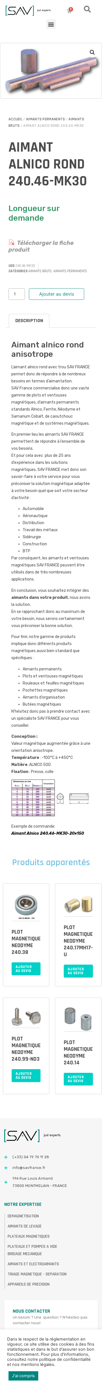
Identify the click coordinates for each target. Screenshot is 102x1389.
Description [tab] (29, 320)
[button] (51, 24)
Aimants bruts (40, 271)
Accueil (15, 119)
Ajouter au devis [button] (24, 968)
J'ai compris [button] (23, 1375)
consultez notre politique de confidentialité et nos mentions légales (49, 1362)
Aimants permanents (45, 119)
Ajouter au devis (56, 294)
